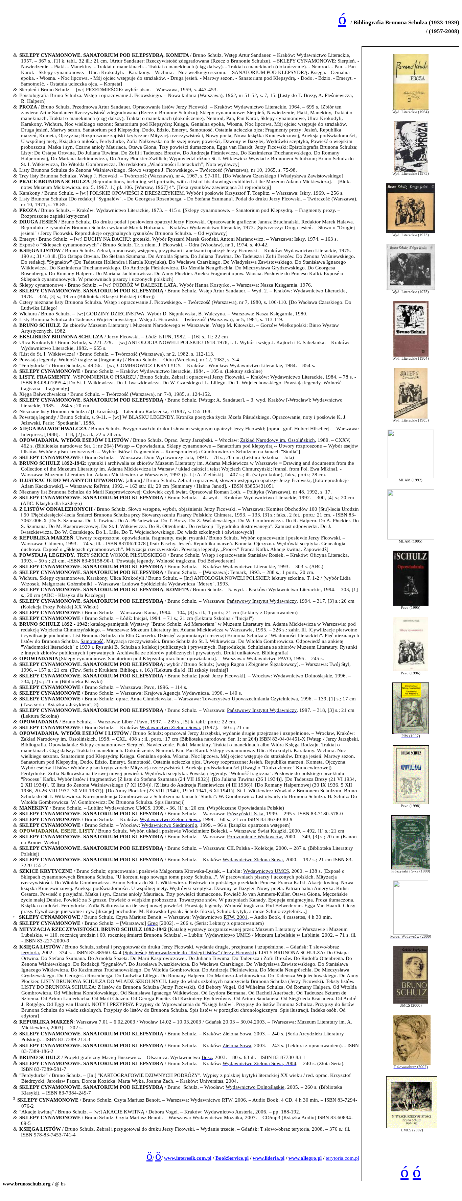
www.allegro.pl (305, 1158)
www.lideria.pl (268, 1158)
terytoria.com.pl (342, 1158)
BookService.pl (232, 1158)
